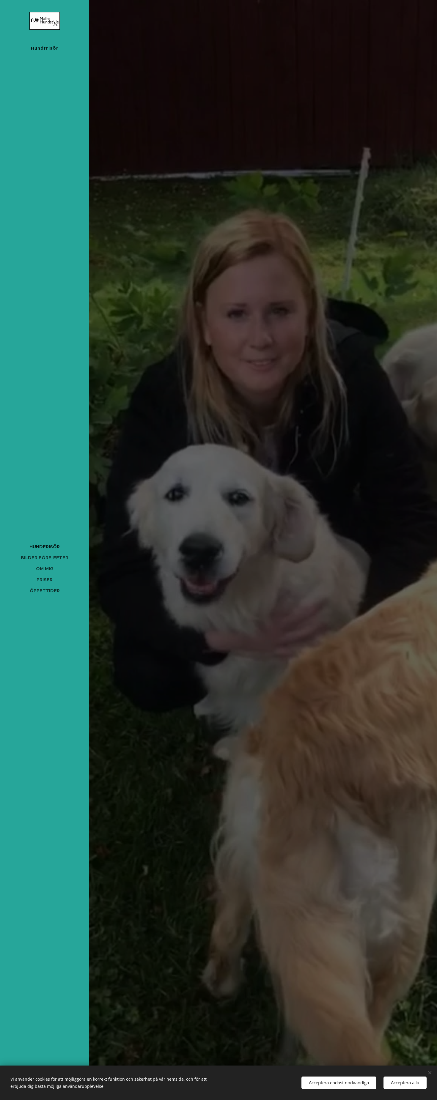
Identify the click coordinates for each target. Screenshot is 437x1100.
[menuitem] (44, 546)
